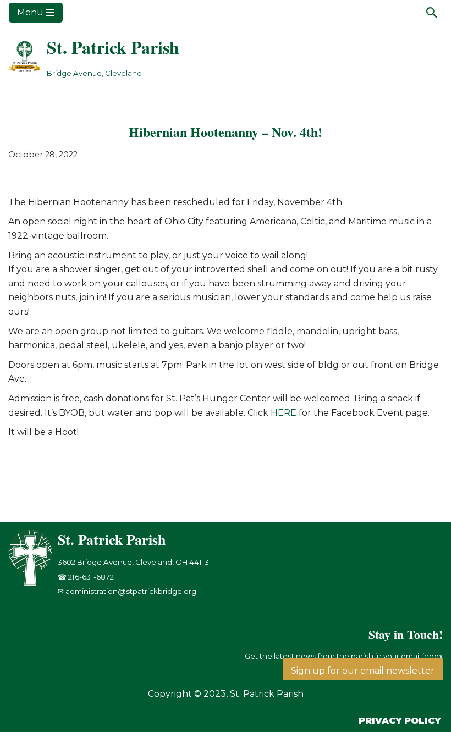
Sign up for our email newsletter (363, 670)
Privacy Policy (400, 720)
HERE (283, 412)
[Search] (431, 12)
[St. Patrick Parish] (33, 583)
